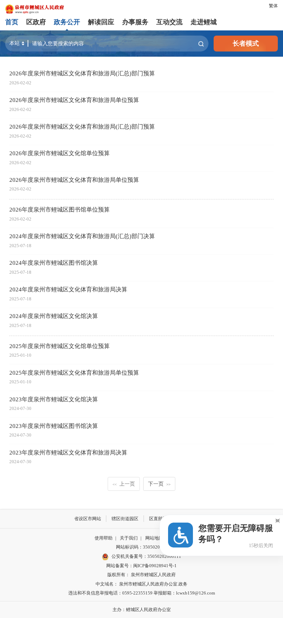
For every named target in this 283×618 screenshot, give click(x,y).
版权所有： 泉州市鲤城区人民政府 (141, 574)
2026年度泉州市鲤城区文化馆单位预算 (59, 153)
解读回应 (101, 22)
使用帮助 (104, 538)
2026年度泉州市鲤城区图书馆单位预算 (59, 209)
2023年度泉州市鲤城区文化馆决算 (53, 399)
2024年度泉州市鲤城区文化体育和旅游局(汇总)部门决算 (82, 236)
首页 (11, 22)
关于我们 (129, 538)
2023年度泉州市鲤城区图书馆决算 (53, 426)
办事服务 (135, 22)
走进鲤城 (204, 22)
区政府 (36, 22)
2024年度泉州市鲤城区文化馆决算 (53, 316)
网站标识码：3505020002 (141, 547)
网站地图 (154, 538)
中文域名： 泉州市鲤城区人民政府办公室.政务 (141, 584)
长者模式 (246, 43)
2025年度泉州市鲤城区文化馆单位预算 (59, 346)
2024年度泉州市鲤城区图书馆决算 (53, 263)
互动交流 (169, 22)
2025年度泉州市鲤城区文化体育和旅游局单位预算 (74, 372)
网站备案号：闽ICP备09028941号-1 (141, 565)
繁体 (273, 5)
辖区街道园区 (124, 518)
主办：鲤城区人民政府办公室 (142, 609)
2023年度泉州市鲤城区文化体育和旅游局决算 (68, 452)
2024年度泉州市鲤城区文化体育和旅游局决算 (68, 289)
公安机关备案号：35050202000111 (146, 556)
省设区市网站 (87, 518)
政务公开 (67, 22)
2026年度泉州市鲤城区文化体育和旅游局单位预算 (74, 100)
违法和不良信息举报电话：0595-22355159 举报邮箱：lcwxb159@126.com (141, 593)
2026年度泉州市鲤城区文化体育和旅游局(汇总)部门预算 (82, 73)
